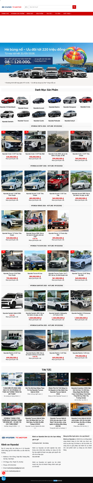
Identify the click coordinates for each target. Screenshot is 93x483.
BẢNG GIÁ (30, 13)
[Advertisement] (46, 29)
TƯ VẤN (57, 13)
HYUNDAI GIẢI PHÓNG (17, 13)
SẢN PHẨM (39, 13)
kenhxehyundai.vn (14, 471)
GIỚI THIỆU (66, 13)
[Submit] (74, 7)
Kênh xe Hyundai (48, 480)
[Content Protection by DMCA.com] (57, 480)
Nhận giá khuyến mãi (12, 159)
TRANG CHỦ (5, 13)
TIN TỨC (49, 13)
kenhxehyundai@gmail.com (15, 468)
